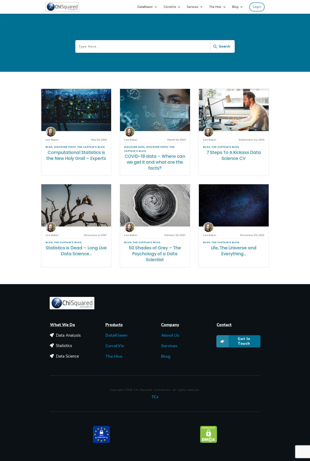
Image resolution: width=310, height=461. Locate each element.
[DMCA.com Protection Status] (208, 434)
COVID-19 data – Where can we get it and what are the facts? (155, 162)
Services (169, 346)
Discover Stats (65, 147)
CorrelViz (114, 346)
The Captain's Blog (91, 147)
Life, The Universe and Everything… (233, 251)
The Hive (113, 356)
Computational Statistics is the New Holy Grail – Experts (76, 155)
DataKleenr (116, 335)
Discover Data (134, 147)
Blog (49, 147)
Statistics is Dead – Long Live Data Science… (76, 251)
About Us (170, 335)
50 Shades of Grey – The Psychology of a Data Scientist (155, 254)
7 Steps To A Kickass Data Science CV (234, 155)
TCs (155, 397)
